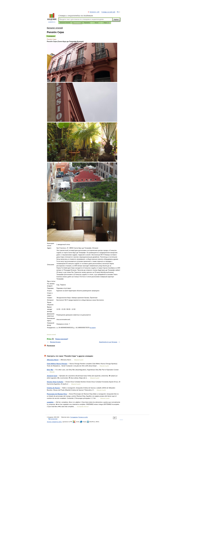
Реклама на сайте (83, 417)
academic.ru (51, 22)
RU (118, 12)
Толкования (76, 22)
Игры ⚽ (106, 22)
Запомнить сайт (94, 12)
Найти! (116, 19)
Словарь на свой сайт (108, 12)
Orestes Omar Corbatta (55, 382)
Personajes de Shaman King (57, 394)
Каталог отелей (65, 22)
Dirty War (50, 370)
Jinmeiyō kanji (52, 376)
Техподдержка (74, 417)
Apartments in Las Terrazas (108, 342)
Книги (96, 22)
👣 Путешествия (52, 418)
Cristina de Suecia (53, 388)
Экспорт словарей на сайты (54, 421)
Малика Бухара (55, 342)
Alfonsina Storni (52, 360)
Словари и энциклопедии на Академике (75, 16)
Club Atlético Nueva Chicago (57, 363)
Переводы (87, 22)
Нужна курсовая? (61, 339)
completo (50, 402)
